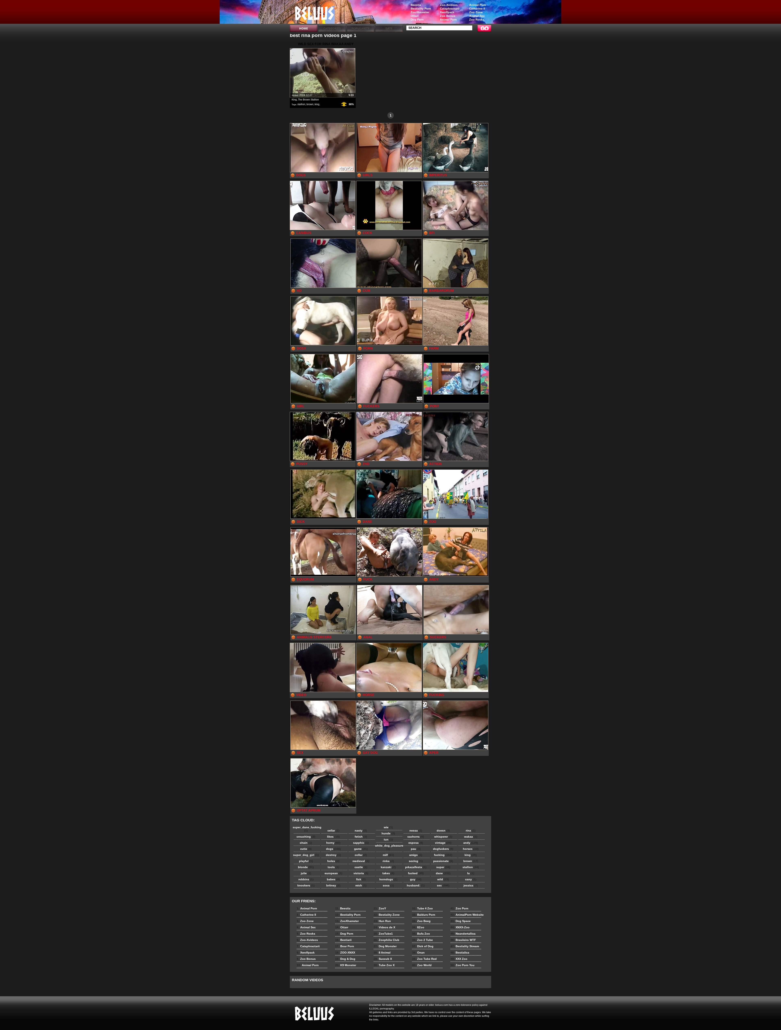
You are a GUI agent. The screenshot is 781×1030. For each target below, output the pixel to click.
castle (361, 867)
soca (388, 885)
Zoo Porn (459, 908)
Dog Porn (417, 19)
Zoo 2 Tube (422, 940)
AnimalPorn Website (467, 914)
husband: (416, 885)
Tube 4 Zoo (422, 908)
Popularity (360, 28)
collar (361, 855)
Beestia (416, 5)
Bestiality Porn (421, 8)
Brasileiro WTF (463, 940)
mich (361, 885)
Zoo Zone (476, 12)
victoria (360, 873)
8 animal (315, 13)
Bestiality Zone (387, 914)
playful (306, 861)
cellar (333, 830)
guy (415, 879)
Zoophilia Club (386, 940)
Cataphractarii (449, 8)
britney (333, 885)
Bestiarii (343, 940)
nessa (415, 830)
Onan (418, 952)
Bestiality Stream (464, 946)
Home (303, 28)
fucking (443, 855)
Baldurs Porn (423, 914)
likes (333, 836)
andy (470, 842)
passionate (443, 861)
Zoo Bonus (447, 15)
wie (388, 827)
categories (332, 28)
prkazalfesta (415, 867)
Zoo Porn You (462, 965)
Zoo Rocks (476, 19)
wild (443, 879)
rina (471, 830)
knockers (306, 885)
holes (333, 861)
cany (470, 879)
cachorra (415, 836)
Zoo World (422, 965)
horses (471, 848)
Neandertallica (463, 933)
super (443, 867)
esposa (415, 842)
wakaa (470, 836)
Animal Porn (477, 5)
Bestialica (459, 952)
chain (306, 842)
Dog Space (460, 921)
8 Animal (382, 952)
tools (333, 867)
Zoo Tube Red (424, 958)
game (361, 848)
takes (388, 873)
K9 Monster (345, 965)
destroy (333, 855)
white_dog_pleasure (389, 847)
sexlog (416, 861)
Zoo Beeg (421, 921)
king (317, 104)
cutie (306, 848)
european (333, 873)
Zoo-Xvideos (449, 5)
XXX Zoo (458, 958)
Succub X (383, 958)
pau (416, 848)
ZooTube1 (383, 933)
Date (389, 28)
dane (443, 873)
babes (333, 879)
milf (388, 855)
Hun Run (382, 921)
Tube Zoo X (384, 965)
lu (470, 873)
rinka (388, 861)
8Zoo (418, 927)
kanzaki (388, 867)
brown (310, 104)
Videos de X (384, 927)
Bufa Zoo (421, 933)
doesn (443, 830)
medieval (360, 861)
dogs (333, 848)
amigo (415, 855)
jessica (471, 885)
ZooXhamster (420, 12)
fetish (361, 836)
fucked (416, 873)
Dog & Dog (345, 958)
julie (306, 873)
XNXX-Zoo (460, 927)
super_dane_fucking (307, 829)
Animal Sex (477, 15)
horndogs (388, 879)
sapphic (361, 842)
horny (333, 842)
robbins (306, 879)
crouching (306, 836)
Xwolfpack (447, 12)
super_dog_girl (306, 855)
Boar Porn (344, 946)
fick (361, 879)
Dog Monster (385, 946)
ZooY (380, 908)
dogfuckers (443, 848)
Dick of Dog (422, 946)
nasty (361, 830)
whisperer (443, 836)
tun (388, 839)
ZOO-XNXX (345, 952)
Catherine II (477, 8)
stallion (301, 104)
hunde (388, 833)
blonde (306, 867)
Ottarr (415, 15)
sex (443, 885)
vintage (443, 842)
